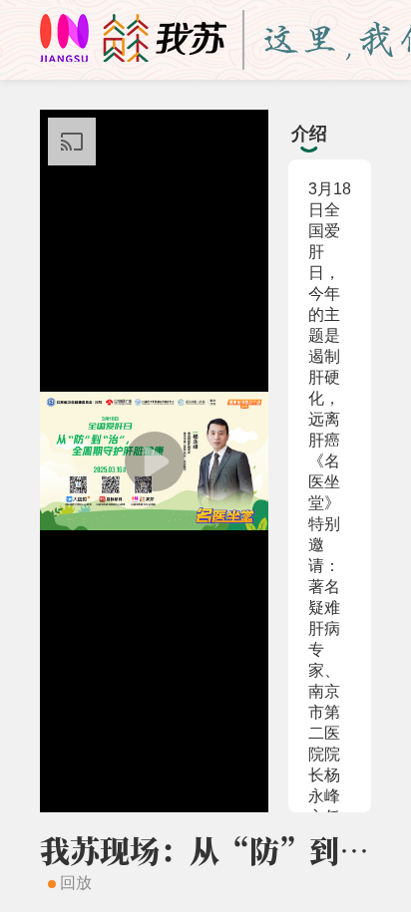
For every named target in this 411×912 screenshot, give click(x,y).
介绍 (309, 134)
